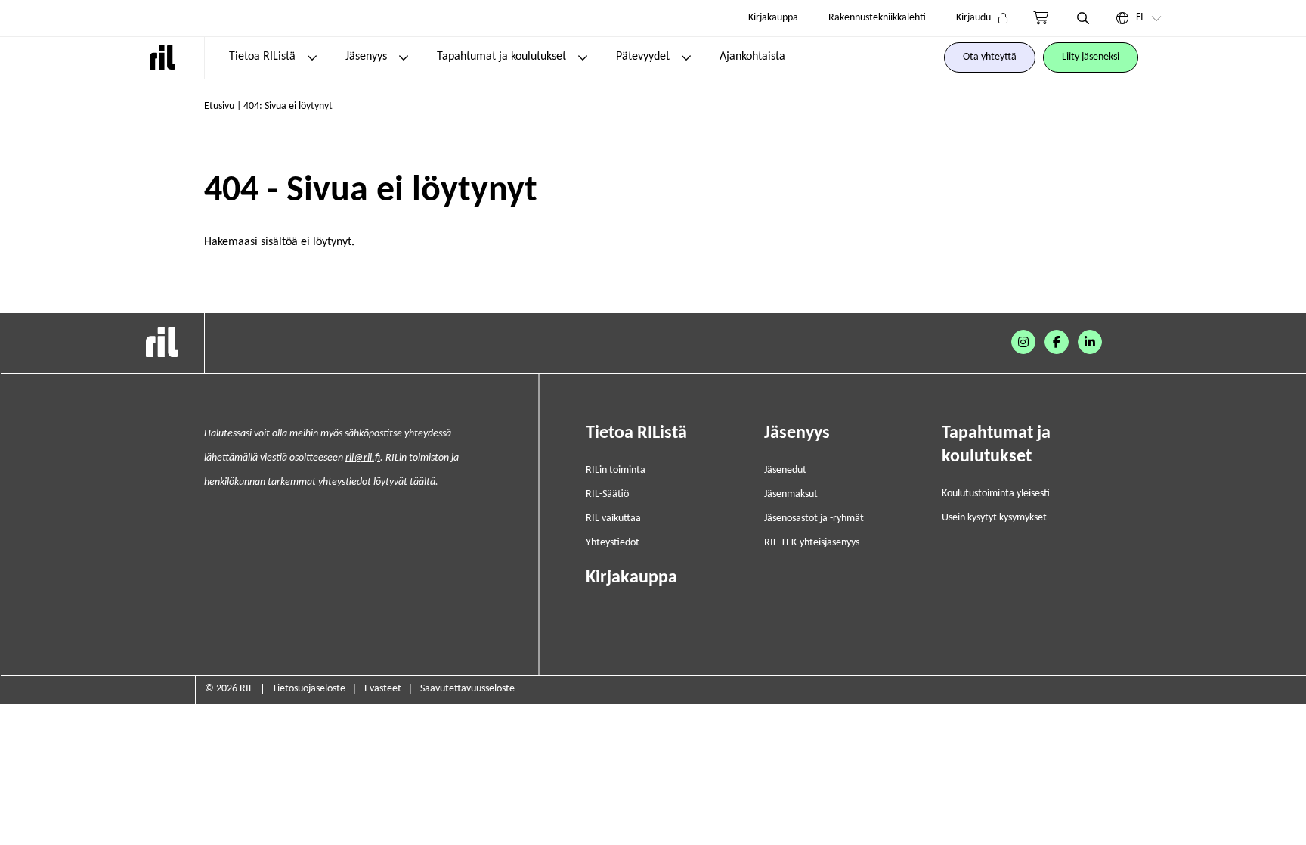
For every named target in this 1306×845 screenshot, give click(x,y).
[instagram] (1023, 342)
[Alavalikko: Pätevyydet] (686, 57)
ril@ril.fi (362, 458)
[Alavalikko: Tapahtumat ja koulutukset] (583, 57)
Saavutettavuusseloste (467, 688)
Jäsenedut (785, 470)
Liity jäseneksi (1090, 57)
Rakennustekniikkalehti (877, 17)
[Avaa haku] (1083, 18)
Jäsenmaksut (791, 494)
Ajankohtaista (752, 57)
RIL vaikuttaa (613, 518)
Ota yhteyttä (990, 57)
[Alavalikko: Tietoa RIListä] (312, 57)
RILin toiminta (615, 470)
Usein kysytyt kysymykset (994, 517)
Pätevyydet (643, 57)
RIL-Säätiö (607, 494)
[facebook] (1056, 342)
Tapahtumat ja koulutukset (501, 57)
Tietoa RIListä (262, 57)
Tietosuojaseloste (308, 688)
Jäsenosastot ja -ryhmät (814, 518)
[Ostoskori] (1041, 18)
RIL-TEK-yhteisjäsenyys (811, 542)
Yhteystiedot (612, 542)
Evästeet (382, 688)
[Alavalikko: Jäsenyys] (404, 57)
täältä (422, 482)
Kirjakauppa (773, 17)
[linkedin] (1090, 342)
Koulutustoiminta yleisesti (996, 493)
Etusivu (219, 106)
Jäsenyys (366, 57)
